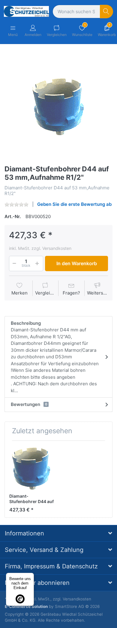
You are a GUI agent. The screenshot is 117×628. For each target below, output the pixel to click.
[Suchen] (106, 11)
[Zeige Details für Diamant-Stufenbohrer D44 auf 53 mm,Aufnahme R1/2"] (31, 467)
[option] (58, 105)
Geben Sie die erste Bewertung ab (74, 204)
